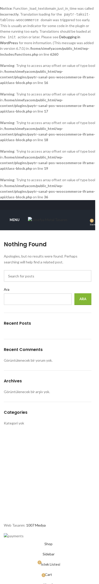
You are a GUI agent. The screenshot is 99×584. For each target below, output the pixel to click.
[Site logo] (47, 219)
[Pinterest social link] (47, 205)
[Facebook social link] (34, 205)
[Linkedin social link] (54, 205)
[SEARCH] (85, 276)
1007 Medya (36, 525)
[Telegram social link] (60, 205)
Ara (6, 289)
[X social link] (41, 205)
